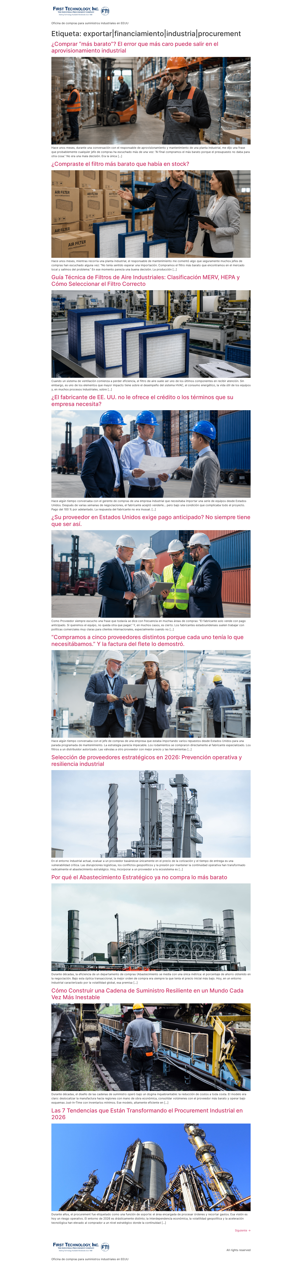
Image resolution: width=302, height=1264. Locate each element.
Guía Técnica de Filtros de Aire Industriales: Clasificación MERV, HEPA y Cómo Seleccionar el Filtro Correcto (145, 280)
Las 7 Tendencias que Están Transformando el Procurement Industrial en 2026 (147, 1114)
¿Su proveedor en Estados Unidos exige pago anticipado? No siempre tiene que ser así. (150, 520)
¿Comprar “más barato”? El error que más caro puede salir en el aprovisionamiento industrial (134, 47)
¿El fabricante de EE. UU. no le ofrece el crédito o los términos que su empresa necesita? (142, 400)
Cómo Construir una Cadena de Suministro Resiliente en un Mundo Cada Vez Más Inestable (147, 994)
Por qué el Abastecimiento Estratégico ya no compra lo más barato (139, 877)
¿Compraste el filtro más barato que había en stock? (120, 163)
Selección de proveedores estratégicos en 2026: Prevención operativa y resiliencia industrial (146, 760)
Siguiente (243, 1230)
